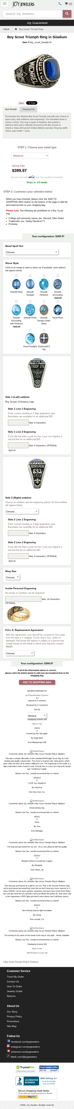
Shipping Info (28, 109)
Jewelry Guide (14, 991)
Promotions (13, 1021)
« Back (6, 29)
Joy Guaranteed (37, 23)
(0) (70, 4)
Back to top (37, 724)
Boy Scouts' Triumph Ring (31, 29)
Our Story (12, 1011)
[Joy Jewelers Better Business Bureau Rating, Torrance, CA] (37, 1080)
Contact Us (13, 981)
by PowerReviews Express (37, 695)
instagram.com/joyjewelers (25, 1046)
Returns (11, 996)
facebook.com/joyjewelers (25, 1041)
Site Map (12, 1026)
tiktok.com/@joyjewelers (24, 1056)
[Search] (66, 14)
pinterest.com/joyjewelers (25, 1051)
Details (9, 646)
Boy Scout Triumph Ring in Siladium (21, 962)
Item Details (11, 109)
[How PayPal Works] (37, 1094)
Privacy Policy (14, 1016)
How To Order (14, 986)
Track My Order (15, 976)
